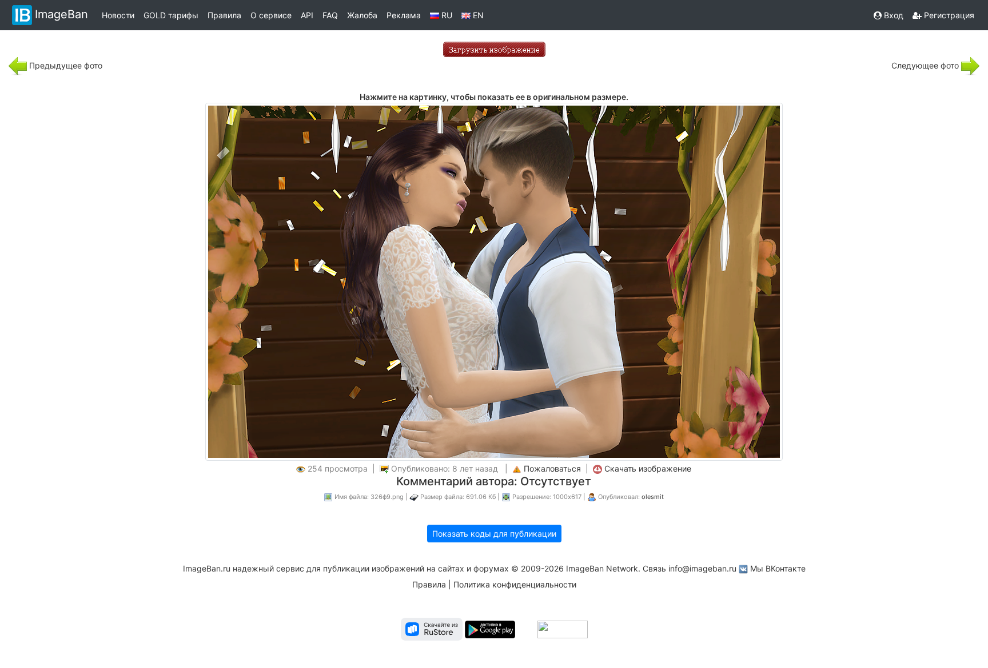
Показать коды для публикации (494, 533)
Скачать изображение (647, 468)
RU (445, 15)
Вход (892, 15)
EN (477, 15)
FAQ (330, 15)
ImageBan (61, 14)
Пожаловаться (552, 468)
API (307, 15)
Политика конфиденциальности (514, 584)
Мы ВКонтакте (778, 568)
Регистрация (948, 15)
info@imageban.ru (702, 568)
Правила (224, 15)
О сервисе (271, 15)
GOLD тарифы (171, 15)
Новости (118, 15)
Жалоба (362, 15)
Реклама (404, 15)
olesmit (653, 497)
